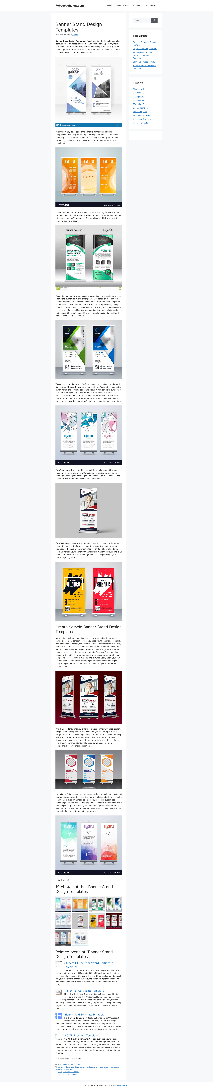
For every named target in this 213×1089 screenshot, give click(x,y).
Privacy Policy (122, 5)
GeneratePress (122, 1085)
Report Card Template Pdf (145, 49)
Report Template (140, 123)
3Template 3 (138, 96)
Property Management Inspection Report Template (143, 55)
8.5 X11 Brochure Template (81, 1035)
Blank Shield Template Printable (84, 1014)
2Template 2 (138, 93)
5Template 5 (138, 104)
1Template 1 (62, 1064)
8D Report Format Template (68, 1072)
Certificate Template (142, 119)
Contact (109, 5)
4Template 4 (138, 100)
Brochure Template (141, 115)
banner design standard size (68, 1067)
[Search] (154, 20)
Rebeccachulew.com (69, 5)
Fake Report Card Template (68, 1074)
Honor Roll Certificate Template (84, 990)
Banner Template (74, 1064)
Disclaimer (136, 5)
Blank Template (140, 112)
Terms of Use (150, 5)
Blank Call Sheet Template (145, 62)
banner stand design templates (91, 1067)
